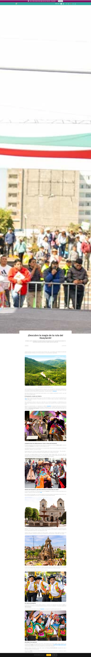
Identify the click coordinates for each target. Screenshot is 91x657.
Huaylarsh (49, 406)
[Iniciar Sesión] (73, 3)
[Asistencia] (68, 3)
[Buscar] (66, 3)
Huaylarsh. (55, 391)
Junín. (41, 492)
